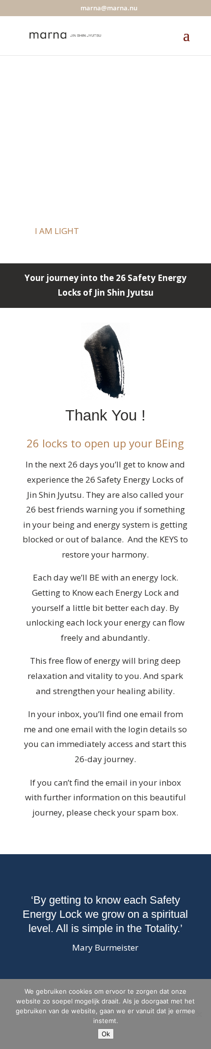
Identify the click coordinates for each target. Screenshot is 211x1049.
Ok (106, 1034)
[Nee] (199, 1014)
